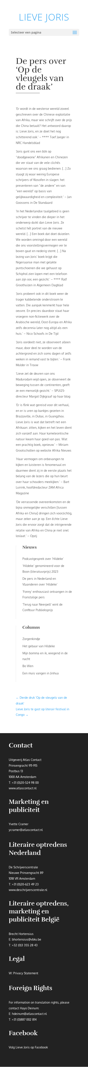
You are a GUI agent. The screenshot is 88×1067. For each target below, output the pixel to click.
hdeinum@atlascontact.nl (29, 1014)
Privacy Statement (25, 973)
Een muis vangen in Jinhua (40, 673)
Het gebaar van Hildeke (38, 646)
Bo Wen (27, 666)
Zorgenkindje (31, 639)
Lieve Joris (44, 17)
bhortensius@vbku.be (26, 939)
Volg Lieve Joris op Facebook (28, 1047)
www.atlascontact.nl (23, 788)
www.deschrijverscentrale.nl (28, 890)
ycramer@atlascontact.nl (26, 830)
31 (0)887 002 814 (25, 1019)
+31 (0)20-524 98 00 (25, 782)
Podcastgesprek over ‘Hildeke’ (43, 559)
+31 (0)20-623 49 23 (25, 884)
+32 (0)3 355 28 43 (25, 945)
